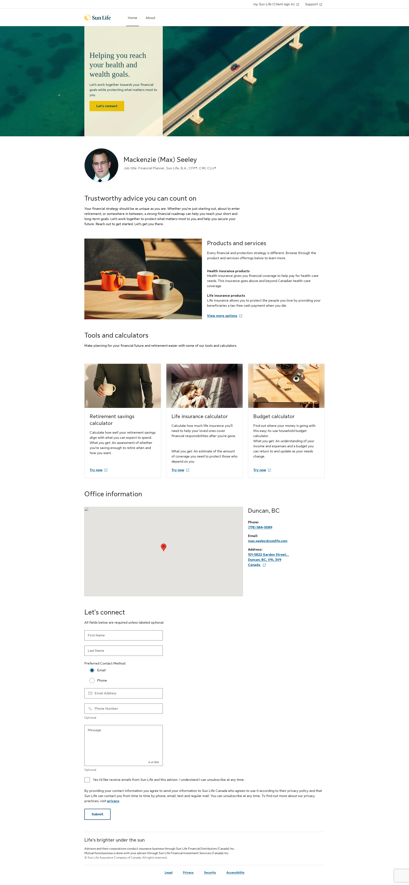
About (150, 18)
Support (312, 4)
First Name (96, 635)
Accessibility (235, 872)
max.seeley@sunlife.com (267, 541)
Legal (169, 872)
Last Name (96, 651)
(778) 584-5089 (260, 527)
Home (132, 18)
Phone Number (106, 709)
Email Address (105, 693)
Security (210, 872)
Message (94, 730)
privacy (113, 801)
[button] (163, 547)
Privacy (188, 872)
